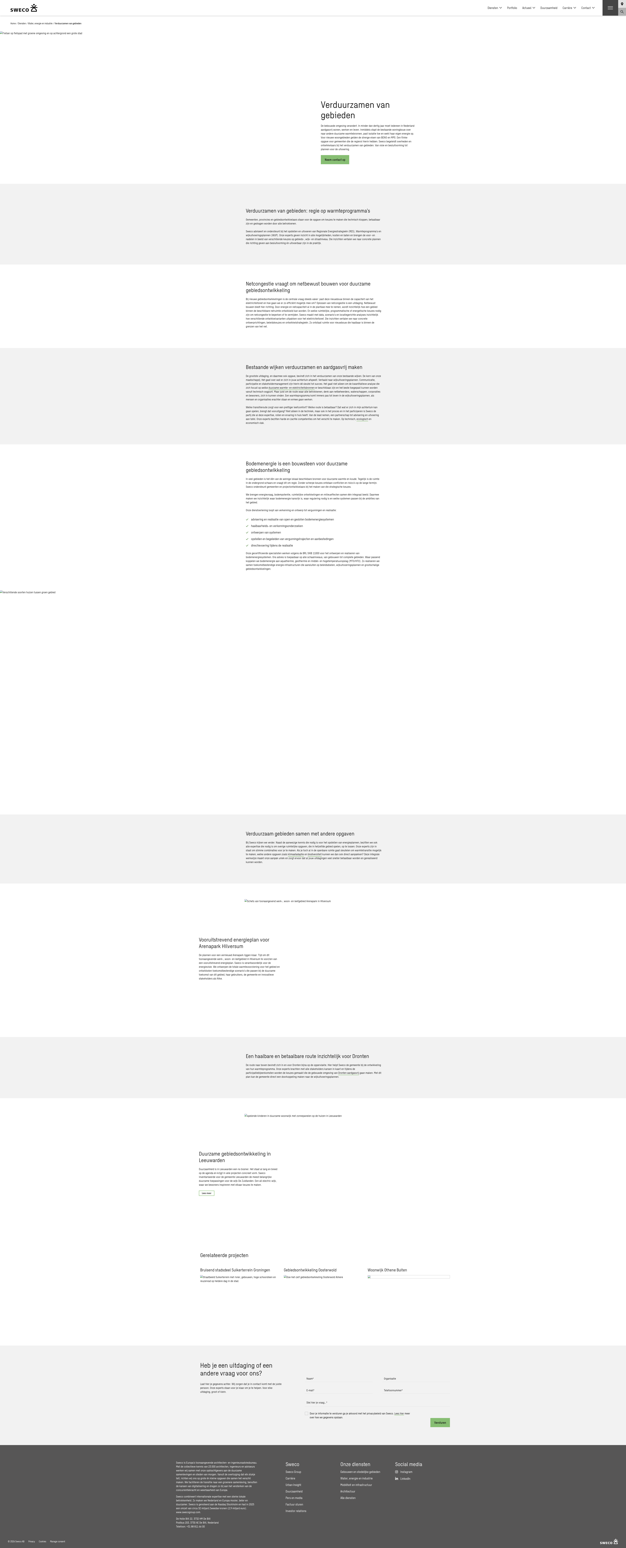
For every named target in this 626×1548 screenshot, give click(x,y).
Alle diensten (348, 1498)
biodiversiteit (315, 854)
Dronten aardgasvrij (348, 1072)
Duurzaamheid (548, 8)
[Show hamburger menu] (610, 8)
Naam (310, 1378)
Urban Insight (293, 1485)
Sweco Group (293, 1472)
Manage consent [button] (57, 1541)
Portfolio (512, 8)
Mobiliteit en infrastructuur (356, 1485)
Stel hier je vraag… (316, 1402)
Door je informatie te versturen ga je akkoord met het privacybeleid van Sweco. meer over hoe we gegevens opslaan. (360, 1415)
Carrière (567, 8)
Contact (586, 8)
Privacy (31, 1541)
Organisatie (390, 1378)
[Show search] (622, 12)
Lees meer (206, 1193)
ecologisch (362, 418)
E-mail (310, 1390)
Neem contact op (335, 159)
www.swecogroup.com (188, 1512)
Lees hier (399, 1413)
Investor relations (296, 1511)
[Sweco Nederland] (23, 8)
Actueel (526, 8)
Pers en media (294, 1498)
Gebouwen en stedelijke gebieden (360, 1472)
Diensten (493, 8)
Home (13, 23)
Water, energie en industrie (40, 23)
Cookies (42, 1541)
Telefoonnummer (393, 1390)
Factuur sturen (294, 1504)
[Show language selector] (622, 4)
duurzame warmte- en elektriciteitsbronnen (291, 387)
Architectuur (347, 1491)
